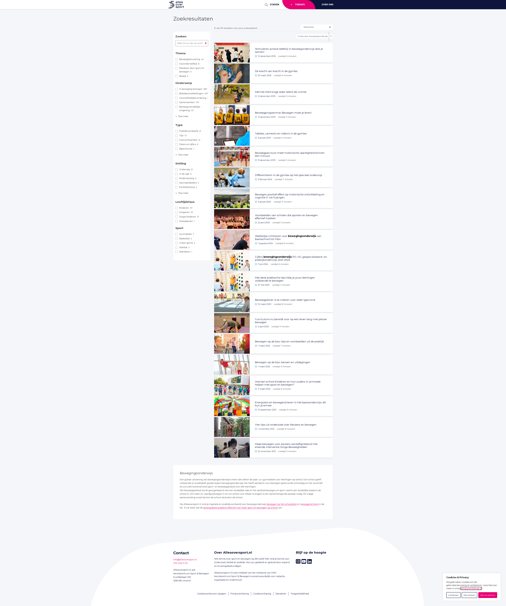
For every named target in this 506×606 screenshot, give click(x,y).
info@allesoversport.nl (185, 559)
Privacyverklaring (239, 593)
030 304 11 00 (180, 563)
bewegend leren (310, 504)
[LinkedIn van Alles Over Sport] (309, 561)
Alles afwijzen (469, 595)
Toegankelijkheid (300, 593)
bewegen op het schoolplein (282, 504)
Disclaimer (281, 593)
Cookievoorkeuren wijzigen (211, 593)
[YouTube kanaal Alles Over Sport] (303, 561)
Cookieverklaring (262, 593)
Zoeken (274, 4)
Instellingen (453, 595)
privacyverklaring (470, 588)
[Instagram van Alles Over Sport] (298, 561)
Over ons (327, 4)
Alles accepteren (487, 595)
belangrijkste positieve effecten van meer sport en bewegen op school (240, 507)
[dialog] (472, 587)
